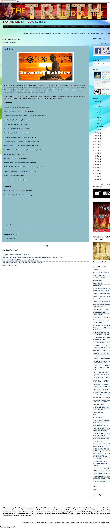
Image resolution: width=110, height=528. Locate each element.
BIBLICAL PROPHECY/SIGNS (54, 27)
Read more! (7, 225)
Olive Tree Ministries (99, 409)
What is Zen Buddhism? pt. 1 (12, 190)
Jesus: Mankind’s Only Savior (12, 120)
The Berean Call (98, 458)
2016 (96, 159)
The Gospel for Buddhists (11, 158)
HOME (6, 27)
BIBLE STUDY (40, 27)
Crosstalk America (98, 314)
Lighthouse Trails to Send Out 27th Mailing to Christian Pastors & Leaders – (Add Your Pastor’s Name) (33, 257)
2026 (96, 102)
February (99, 126)
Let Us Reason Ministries (100, 372)
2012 (96, 170)
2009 (96, 179)
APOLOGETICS (21, 27)
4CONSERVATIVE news (100, 270)
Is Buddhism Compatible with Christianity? (16, 137)
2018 (96, 153)
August (99, 104)
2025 (96, 133)
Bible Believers (97, 285)
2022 (96, 141)
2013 (96, 167)
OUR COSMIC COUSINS (9, 265)
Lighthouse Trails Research (101, 375)
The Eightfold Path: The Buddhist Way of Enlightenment (20, 167)
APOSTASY (30, 27)
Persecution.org (97, 417)
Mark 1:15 (43, 22)
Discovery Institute (98, 322)
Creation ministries (98, 306)
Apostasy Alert (97, 280)
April (98, 120)
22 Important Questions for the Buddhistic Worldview (19, 115)
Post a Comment (11, 238)
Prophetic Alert (97, 441)
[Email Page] (7, 229)
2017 (96, 156)
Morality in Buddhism (10, 154)
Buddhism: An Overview (10, 107)
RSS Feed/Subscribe (99, 39)
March (99, 123)
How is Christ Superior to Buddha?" (13, 111)
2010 (96, 176)
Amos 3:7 (96, 275)
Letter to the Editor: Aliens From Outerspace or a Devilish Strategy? (22, 262)
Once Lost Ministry (98, 412)
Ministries (99, 275)
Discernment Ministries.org (101, 320)
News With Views (98, 404)
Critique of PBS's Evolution (101, 309)
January (99, 129)
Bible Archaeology (98, 283)
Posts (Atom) (14, 250)
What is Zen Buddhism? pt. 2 (12, 195)
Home (45, 246)
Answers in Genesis (99, 277)
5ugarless (94, 522)
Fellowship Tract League (100, 345)
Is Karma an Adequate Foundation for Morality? (17, 141)
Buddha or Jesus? (9, 180)
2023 (96, 139)
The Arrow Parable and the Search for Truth (16, 162)
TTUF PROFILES (96, 27)
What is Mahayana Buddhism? (12, 133)
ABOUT (13, 27)
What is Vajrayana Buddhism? (12, 128)
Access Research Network (101, 272)
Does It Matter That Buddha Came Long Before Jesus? (19, 150)
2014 (96, 164)
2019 (96, 150)
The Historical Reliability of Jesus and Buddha (17, 145)
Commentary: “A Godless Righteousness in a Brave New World (21, 260)
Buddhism (9, 49)
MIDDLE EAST (85, 27)
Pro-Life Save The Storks (100, 436)
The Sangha (7, 175)
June (98, 115)
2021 (96, 144)
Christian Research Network (101, 301)
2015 (96, 162)
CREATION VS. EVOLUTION (71, 27)
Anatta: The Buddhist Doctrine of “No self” (16, 171)
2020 (96, 147)
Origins (95, 415)
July (98, 112)
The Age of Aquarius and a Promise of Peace (15, 255)
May (98, 117)
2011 (96, 173)
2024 (96, 136)
